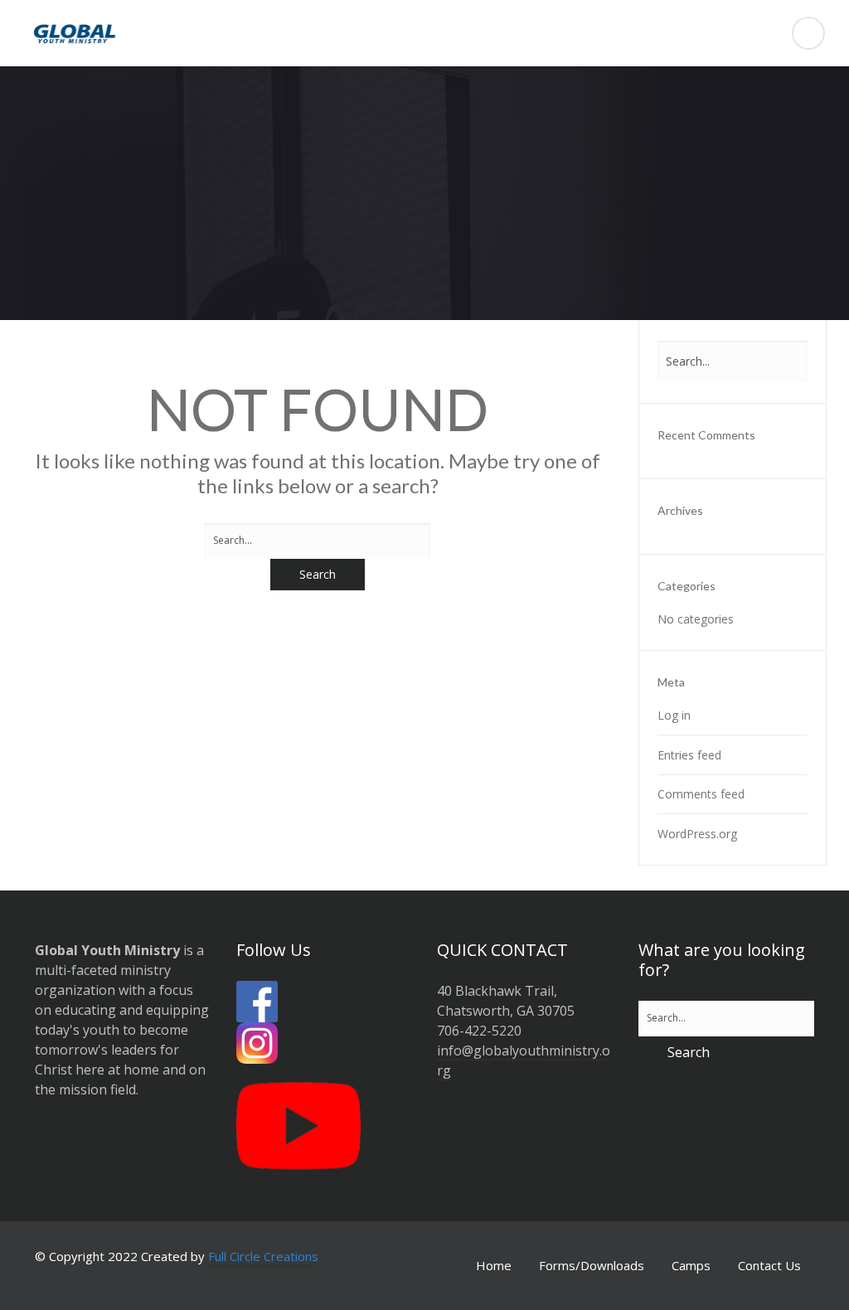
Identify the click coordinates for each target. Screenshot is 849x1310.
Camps (691, 1265)
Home (494, 1265)
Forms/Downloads (591, 1265)
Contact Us (769, 1265)
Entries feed (689, 755)
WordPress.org (697, 834)
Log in (674, 715)
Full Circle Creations (263, 1256)
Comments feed (701, 794)
